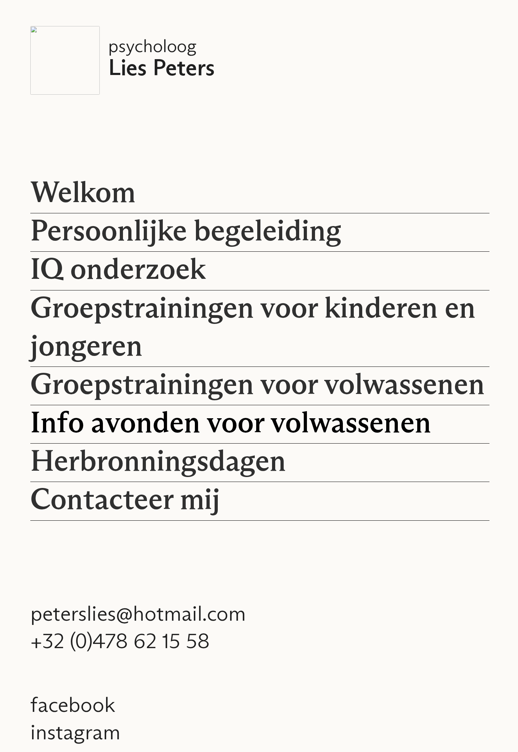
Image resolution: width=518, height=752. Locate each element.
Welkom (83, 193)
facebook (72, 705)
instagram (75, 733)
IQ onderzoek (118, 270)
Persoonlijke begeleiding (185, 232)
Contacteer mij (125, 500)
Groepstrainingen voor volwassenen (257, 385)
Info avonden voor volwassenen (230, 424)
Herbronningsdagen (158, 462)
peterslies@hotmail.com (138, 614)
